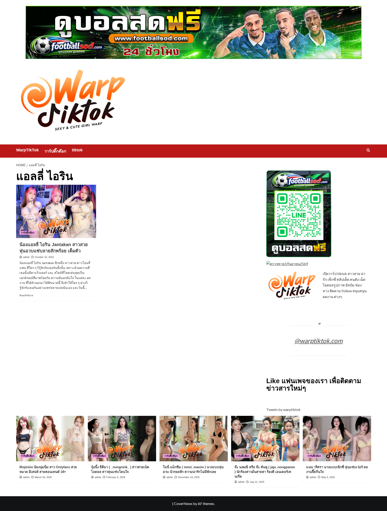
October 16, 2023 (44, 257)
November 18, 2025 (189, 477)
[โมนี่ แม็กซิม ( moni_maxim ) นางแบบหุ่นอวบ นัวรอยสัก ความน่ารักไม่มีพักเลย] (193, 438)
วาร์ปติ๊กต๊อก (55, 151)
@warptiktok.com (319, 340)
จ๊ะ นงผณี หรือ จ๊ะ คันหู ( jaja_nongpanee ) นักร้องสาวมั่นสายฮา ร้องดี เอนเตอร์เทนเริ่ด (264, 471)
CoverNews (183, 503)
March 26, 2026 (43, 477)
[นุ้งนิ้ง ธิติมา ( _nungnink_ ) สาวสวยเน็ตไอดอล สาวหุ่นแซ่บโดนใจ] (122, 438)
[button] (368, 150)
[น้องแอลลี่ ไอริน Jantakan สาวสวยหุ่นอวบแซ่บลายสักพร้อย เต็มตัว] (56, 211)
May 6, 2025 (328, 477)
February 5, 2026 (115, 477)
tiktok (77, 150)
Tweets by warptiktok (283, 409)
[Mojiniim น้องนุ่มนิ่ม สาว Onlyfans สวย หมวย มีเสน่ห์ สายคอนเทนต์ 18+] (50, 438)
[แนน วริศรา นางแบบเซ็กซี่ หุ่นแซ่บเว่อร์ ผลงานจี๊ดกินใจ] (337, 438)
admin (26, 257)
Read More (26, 295)
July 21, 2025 (257, 482)
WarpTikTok (27, 150)
